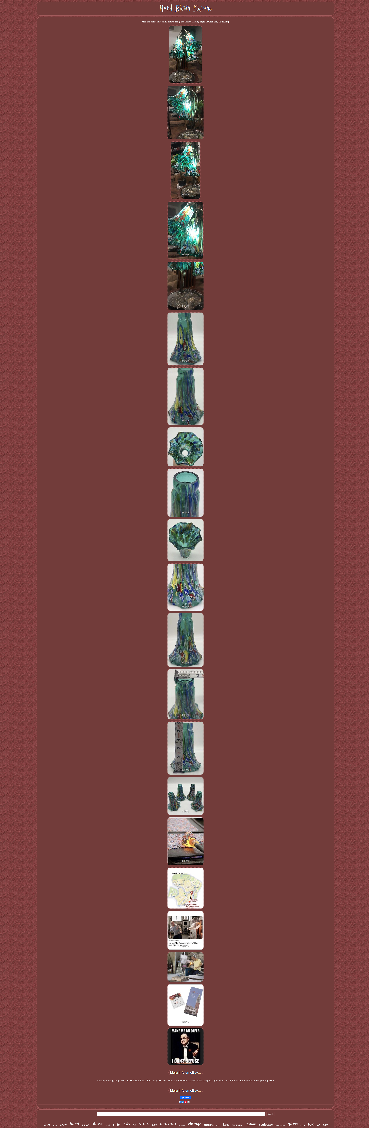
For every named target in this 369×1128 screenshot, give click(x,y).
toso (218, 1125)
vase (144, 1124)
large (226, 1124)
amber (63, 1124)
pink (108, 1125)
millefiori (182, 1125)
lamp (55, 1125)
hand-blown (280, 1125)
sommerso (237, 1124)
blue (47, 1124)
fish (134, 1125)
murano (168, 1123)
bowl (311, 1124)
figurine (208, 1124)
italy (126, 1124)
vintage (194, 1123)
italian (250, 1124)
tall (318, 1125)
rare (154, 1124)
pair (325, 1124)
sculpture (266, 1124)
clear (303, 1125)
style (116, 1124)
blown (98, 1123)
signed (85, 1125)
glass (293, 1123)
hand (74, 1123)
